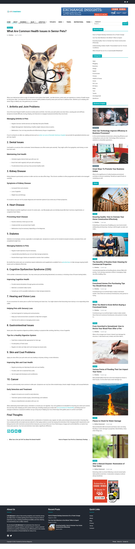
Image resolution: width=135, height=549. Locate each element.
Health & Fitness (97, 78)
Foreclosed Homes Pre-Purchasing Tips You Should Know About (109, 284)
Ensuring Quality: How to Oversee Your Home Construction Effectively (108, 218)
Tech (94, 91)
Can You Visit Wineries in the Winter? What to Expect (107, 37)
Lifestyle (42, 22)
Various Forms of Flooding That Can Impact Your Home (110, 370)
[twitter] (127, 2)
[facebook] (125, 2)
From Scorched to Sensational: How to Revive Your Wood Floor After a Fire (108, 327)
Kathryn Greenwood (99, 424)
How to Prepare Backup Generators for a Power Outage (108, 34)
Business (23, 22)
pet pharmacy (66, 262)
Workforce (95, 98)
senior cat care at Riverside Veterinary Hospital (52, 135)
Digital (94, 71)
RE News (95, 86)
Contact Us (125, 541)
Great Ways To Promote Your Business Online (108, 170)
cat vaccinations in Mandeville (65, 407)
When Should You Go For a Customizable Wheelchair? (108, 50)
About (15, 22)
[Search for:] (107, 24)
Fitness (95, 76)
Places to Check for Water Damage (107, 421)
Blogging (95, 63)
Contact (98, 22)
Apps (94, 61)
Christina (11, 35)
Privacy (92, 523)
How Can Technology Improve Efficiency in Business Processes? (110, 132)
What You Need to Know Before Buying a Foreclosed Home (109, 306)
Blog (32, 22)
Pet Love (10, 27)
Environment (96, 73)
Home (9, 22)
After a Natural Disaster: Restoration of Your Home (109, 465)
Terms (88, 22)
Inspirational (78, 22)
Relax (94, 88)
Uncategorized (97, 96)
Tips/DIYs (53, 22)
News (60, 22)
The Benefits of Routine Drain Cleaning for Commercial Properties (110, 263)
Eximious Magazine (27, 541)
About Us (119, 541)
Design (94, 68)
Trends (94, 93)
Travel (68, 22)
